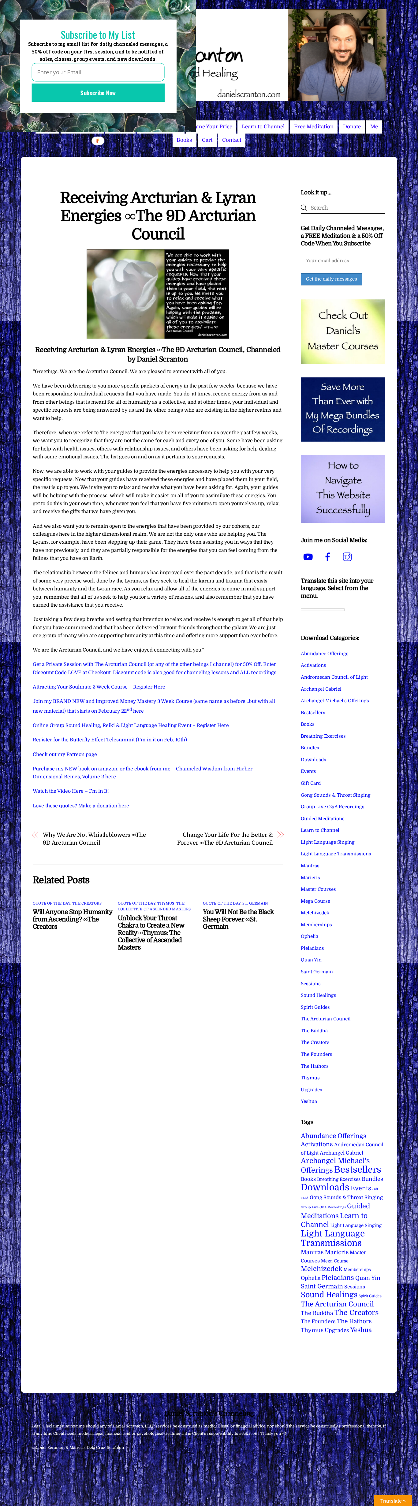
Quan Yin (311, 960)
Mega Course (315, 901)
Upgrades (311, 1090)
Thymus (310, 1078)
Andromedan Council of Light (334, 677)
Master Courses (318, 889)
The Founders (316, 1054)
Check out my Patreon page (65, 754)
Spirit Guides (315, 1007)
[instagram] (348, 557)
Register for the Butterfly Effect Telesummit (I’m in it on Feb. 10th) (110, 740)
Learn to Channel (263, 127)
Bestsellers (313, 712)
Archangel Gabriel (321, 689)
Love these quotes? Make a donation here (81, 806)
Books (184, 140)
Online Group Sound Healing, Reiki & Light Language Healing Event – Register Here (131, 725)
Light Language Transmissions (336, 854)
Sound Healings (318, 995)
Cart (207, 140)
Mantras (310, 866)
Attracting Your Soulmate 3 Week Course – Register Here (99, 687)
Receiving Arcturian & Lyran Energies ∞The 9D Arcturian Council (158, 216)
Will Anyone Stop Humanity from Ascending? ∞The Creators (72, 919)
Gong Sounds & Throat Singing (336, 795)
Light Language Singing (328, 842)
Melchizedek (315, 913)
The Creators (87, 903)
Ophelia (309, 936)
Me (374, 127)
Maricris (310, 877)
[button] (98, 34)
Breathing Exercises (323, 736)
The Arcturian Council (326, 1019)
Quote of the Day (51, 903)
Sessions (311, 983)
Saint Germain (317, 972)
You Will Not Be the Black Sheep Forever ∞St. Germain (238, 919)
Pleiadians (312, 948)
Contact (231, 140)
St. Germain (255, 903)
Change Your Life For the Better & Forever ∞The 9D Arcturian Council (225, 839)
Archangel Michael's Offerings (335, 700)
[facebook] (328, 557)
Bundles (310, 748)
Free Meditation (314, 127)
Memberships (316, 924)
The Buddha (314, 1031)
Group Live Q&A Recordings (332, 807)
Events (308, 771)
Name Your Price (211, 127)
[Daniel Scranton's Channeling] (209, 98)
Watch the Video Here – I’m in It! (71, 791)
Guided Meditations (323, 818)
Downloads (313, 759)
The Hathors (315, 1066)
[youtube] (309, 557)
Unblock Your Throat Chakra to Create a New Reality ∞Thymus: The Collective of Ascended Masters (151, 932)
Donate (352, 127)
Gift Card (311, 783)
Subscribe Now (98, 92)
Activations (313, 665)
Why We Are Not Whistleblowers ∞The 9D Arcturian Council (94, 839)
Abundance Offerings (325, 653)
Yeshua (309, 1101)
